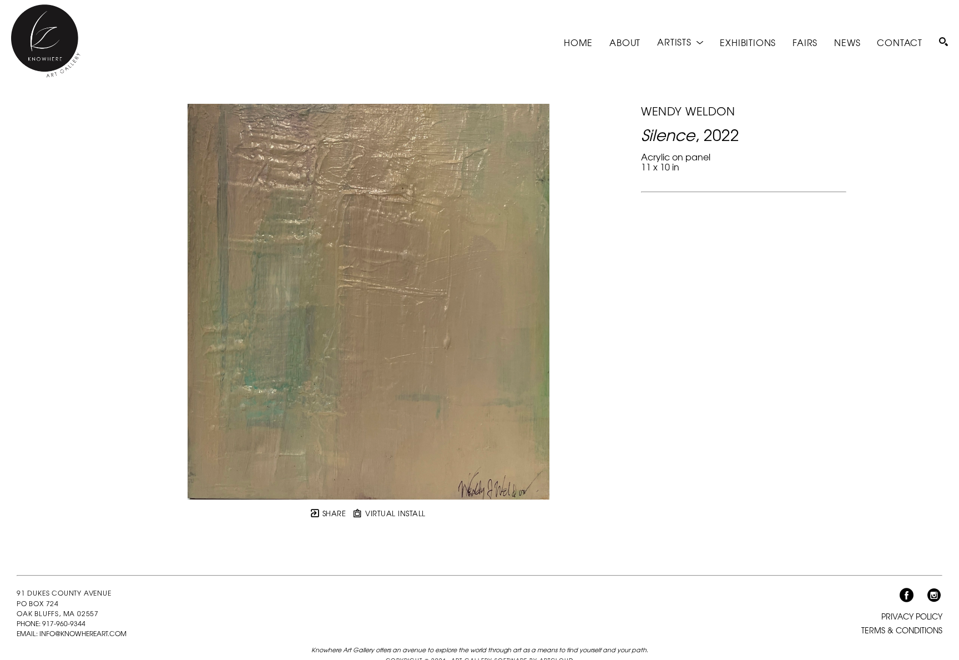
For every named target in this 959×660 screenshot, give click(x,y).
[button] (680, 41)
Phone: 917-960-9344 (51, 623)
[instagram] (934, 595)
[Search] (943, 41)
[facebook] (906, 595)
